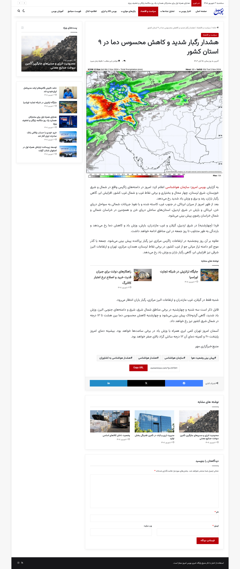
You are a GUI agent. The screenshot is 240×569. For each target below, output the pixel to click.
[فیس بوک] (184, 383)
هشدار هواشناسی (147, 358)
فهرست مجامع (74, 11)
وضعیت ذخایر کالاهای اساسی (116, 435)
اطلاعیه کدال (91, 11)
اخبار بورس (186, 11)
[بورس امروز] (219, 11)
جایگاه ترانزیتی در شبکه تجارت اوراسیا (40, 102)
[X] (146, 383)
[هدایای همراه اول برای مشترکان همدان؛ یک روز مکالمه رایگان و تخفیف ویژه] (68, 122)
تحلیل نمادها (168, 11)
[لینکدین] (108, 383)
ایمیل (216, 526)
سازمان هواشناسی (177, 187)
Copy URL (138, 368)
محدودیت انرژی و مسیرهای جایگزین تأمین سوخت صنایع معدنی (199, 437)
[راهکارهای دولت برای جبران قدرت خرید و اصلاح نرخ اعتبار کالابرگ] (143, 275)
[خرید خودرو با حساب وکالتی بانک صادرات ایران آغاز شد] (68, 137)
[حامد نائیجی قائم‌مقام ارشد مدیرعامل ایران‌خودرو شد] (68, 93)
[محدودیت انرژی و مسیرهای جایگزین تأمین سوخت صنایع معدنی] (199, 421)
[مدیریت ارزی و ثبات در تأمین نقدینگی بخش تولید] (154, 421)
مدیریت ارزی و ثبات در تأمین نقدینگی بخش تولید (154, 437)
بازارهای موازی (129, 11)
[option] (49, 54)
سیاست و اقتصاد (148, 11)
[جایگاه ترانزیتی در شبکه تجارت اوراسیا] (209, 275)
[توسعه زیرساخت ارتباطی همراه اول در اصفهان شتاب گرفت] (68, 152)
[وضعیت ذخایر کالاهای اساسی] (110, 421)
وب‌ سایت (148, 526)
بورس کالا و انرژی (109, 11)
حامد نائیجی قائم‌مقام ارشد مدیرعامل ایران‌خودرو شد (40, 89)
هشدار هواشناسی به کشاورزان (115, 358)
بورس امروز (198, 187)
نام (217, 512)
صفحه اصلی (201, 11)
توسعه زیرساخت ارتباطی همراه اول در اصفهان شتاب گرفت (40, 149)
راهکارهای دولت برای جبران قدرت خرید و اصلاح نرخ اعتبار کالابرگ (112, 277)
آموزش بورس (57, 11)
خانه (214, 27)
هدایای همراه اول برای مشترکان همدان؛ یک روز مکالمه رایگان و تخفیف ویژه (156, 3)
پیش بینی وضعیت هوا (202, 358)
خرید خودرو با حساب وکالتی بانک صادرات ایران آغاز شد (42, 134)
